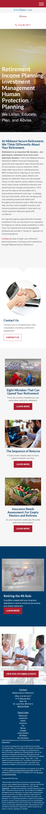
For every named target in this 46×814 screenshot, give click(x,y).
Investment (23, 718)
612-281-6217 (24, 24)
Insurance (23, 723)
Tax (23, 725)
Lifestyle (23, 730)
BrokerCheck (6, 742)
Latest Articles (23, 733)
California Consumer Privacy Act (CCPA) (21, 770)
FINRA (4, 788)
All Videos (23, 735)
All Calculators (23, 738)
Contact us (6, 238)
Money (23, 728)
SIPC (7, 788)
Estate (23, 720)
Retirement (23, 715)
